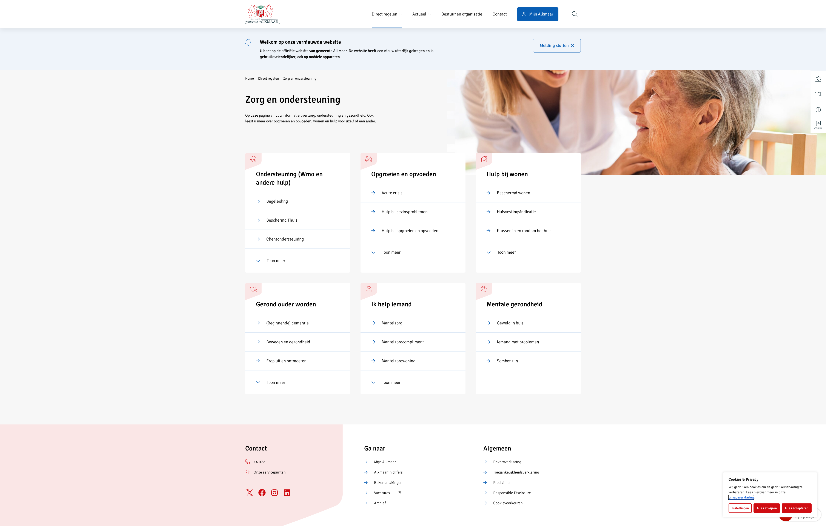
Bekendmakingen (388, 482)
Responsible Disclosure (512, 493)
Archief (380, 503)
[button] (818, 78)
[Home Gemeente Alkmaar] (263, 14)
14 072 (259, 462)
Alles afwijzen (767, 508)
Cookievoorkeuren (508, 503)
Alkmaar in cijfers (388, 472)
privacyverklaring (741, 497)
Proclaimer (502, 482)
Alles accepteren (796, 508)
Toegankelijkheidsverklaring (516, 472)
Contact (500, 14)
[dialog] (770, 494)
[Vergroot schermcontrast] (818, 109)
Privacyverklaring (507, 462)
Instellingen (740, 508)
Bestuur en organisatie (461, 14)
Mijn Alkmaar (385, 462)
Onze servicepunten (270, 472)
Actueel (419, 14)
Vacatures (377, 493)
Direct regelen (384, 14)
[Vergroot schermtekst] (818, 94)
